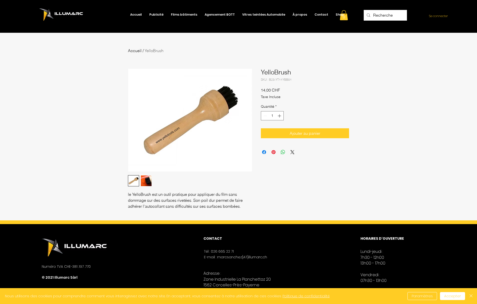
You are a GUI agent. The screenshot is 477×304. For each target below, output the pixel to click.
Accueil (135, 50)
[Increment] (280, 115)
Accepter (452, 296)
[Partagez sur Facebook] (264, 152)
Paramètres (422, 296)
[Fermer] (471, 296)
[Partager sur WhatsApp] (283, 152)
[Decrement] (265, 115)
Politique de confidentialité (306, 296)
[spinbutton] (272, 115)
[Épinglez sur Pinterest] (274, 152)
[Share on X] (292, 152)
